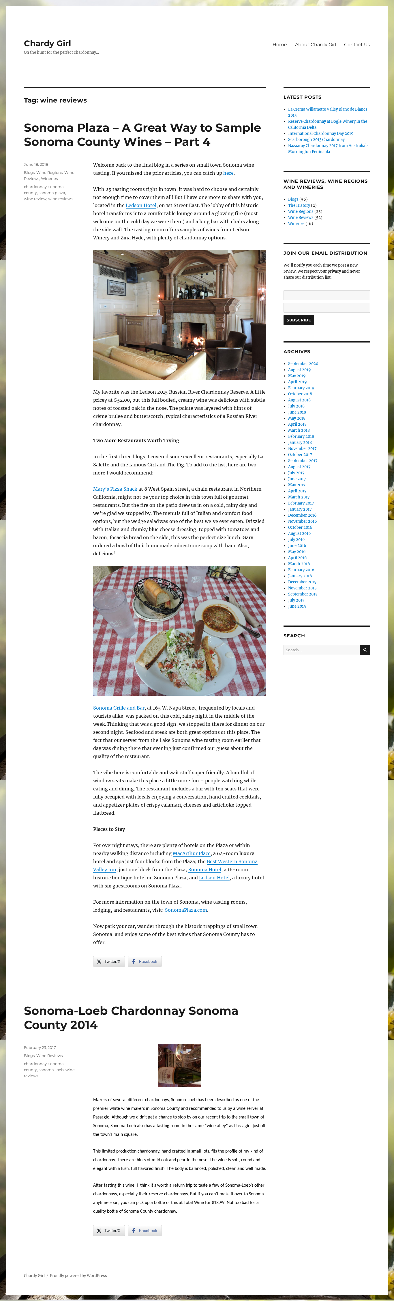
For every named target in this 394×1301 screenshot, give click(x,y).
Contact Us (357, 44)
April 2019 (297, 381)
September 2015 (303, 594)
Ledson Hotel (141, 205)
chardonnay (35, 186)
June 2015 (297, 606)
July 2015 (296, 600)
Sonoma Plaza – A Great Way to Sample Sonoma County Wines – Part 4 (142, 134)
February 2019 (301, 388)
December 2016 (302, 515)
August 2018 (299, 400)
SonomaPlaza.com (186, 910)
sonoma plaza (52, 192)
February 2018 (301, 436)
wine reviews (60, 198)
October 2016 (300, 527)
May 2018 (296, 418)
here (228, 173)
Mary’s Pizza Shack (115, 489)
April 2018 (297, 424)
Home (280, 44)
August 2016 (299, 533)
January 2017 (300, 509)
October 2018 (300, 394)
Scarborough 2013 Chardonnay (316, 139)
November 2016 (302, 521)
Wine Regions (49, 172)
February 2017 (301, 503)
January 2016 (300, 576)
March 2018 (299, 430)
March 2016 (299, 563)
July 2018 (296, 406)
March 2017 (299, 497)
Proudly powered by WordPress (78, 1275)
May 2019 (297, 375)
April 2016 (297, 557)
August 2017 (299, 466)
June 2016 (297, 545)
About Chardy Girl (315, 44)
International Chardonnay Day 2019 (321, 133)
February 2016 (301, 569)
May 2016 (297, 551)
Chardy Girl (47, 43)
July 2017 (296, 472)
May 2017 (296, 485)
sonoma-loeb (51, 1069)
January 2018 (300, 442)
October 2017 (300, 454)
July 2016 (296, 539)
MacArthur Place (192, 853)
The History (299, 205)
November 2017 (302, 448)
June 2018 (297, 412)
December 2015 (302, 582)
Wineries (49, 178)
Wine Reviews (49, 1055)
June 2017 (297, 479)
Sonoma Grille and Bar (119, 708)
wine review (35, 198)
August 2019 (299, 369)
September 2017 (303, 460)
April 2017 (297, 491)
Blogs (29, 172)
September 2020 (303, 363)
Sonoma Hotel (204, 869)
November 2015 (302, 588)
